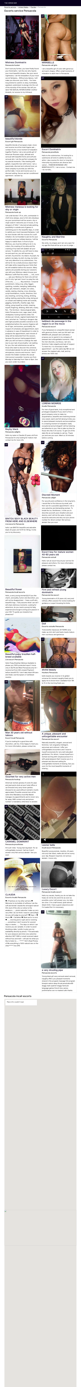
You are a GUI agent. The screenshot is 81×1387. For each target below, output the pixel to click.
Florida (33, 7)
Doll (44, 623)
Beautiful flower (13, 589)
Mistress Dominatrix (15, 62)
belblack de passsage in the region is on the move (56, 322)
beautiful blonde (13, 138)
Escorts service (10, 7)
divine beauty (49, 669)
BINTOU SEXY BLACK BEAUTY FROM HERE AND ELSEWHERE (21, 520)
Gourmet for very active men (20, 776)
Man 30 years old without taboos (18, 734)
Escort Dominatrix (51, 149)
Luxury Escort (49, 889)
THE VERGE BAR (10, 3)
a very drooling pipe (52, 970)
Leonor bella (48, 845)
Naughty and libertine (53, 236)
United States (23, 7)
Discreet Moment (51, 494)
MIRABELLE (48, 62)
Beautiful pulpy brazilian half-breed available (20, 655)
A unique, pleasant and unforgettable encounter (55, 735)
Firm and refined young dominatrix (54, 591)
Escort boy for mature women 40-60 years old (57, 553)
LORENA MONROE (51, 403)
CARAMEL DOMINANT (17, 841)
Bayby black (11, 429)
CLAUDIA (10, 894)
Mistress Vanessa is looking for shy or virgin (21, 208)
